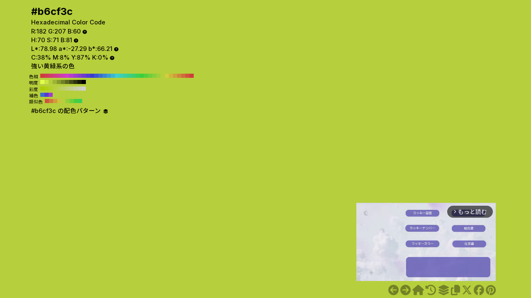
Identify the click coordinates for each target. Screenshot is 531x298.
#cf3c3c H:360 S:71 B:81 (42, 76)
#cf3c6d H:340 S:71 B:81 (51, 76)
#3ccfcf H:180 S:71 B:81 (117, 76)
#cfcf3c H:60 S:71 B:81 (167, 76)
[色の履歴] (431, 290)
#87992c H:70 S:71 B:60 (59, 82)
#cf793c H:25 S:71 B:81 (51, 101)
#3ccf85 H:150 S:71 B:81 (129, 76)
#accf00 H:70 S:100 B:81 (42, 89)
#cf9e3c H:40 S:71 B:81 (175, 76)
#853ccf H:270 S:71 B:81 (80, 76)
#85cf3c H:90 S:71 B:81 (154, 76)
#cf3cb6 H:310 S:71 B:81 (63, 76)
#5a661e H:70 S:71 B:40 (67, 82)
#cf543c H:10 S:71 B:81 (187, 76)
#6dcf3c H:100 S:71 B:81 (150, 76)
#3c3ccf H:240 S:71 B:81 (92, 76)
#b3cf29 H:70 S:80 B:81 (51, 89)
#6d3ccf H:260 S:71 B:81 (84, 76)
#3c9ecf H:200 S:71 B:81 (109, 76)
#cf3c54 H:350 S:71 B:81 (46, 76)
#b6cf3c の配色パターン (66, 111)
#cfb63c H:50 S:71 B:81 (171, 76)
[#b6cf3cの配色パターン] (443, 290)
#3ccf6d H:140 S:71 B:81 (134, 76)
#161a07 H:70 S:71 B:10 (80, 82)
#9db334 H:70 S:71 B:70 (55, 82)
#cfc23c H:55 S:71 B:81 (59, 101)
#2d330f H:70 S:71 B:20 (75, 82)
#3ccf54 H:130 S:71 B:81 (138, 76)
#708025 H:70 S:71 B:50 (63, 82)
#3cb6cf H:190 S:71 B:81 (113, 76)
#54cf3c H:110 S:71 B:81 (146, 76)
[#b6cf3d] (405, 290)
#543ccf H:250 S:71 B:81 (88, 76)
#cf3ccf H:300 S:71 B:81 (67, 76)
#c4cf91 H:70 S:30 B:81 (71, 89)
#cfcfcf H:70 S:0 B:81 (84, 89)
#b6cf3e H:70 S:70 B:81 (55, 89)
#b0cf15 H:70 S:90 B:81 (46, 89)
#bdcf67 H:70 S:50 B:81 (63, 89)
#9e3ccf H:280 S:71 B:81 (75, 76)
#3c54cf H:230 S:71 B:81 (96, 76)
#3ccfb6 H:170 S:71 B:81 (121, 76)
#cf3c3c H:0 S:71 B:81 (192, 76)
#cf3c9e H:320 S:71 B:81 (59, 76)
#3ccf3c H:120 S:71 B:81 (142, 76)
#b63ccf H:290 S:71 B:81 (71, 76)
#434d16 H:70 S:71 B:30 (71, 82)
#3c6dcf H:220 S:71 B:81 (100, 76)
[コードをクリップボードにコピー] (455, 290)
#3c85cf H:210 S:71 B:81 (104, 76)
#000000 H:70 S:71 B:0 (84, 82)
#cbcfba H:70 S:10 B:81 (80, 89)
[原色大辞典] (418, 290)
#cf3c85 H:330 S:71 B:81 (55, 76)
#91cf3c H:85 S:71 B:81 (68, 101)
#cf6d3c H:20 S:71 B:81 (183, 76)
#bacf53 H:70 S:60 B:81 (59, 89)
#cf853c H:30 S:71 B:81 (179, 76)
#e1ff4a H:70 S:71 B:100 (42, 82)
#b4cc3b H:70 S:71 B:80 (51, 82)
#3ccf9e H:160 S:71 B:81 (125, 76)
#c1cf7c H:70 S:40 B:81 (67, 89)
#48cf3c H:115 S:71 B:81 (76, 101)
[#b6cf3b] (393, 290)
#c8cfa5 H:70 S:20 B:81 (75, 89)
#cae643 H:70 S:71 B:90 (46, 82)
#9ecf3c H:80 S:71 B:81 (158, 76)
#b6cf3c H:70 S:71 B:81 (163, 76)
